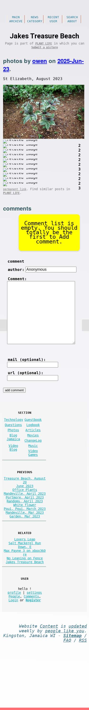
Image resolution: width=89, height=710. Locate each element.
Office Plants (24, 490)
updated (78, 626)
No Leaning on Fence (25, 558)
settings (34, 592)
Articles (33, 430)
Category (34, 21)
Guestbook (33, 420)
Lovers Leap (24, 539)
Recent (53, 17)
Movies (33, 435)
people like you (64, 631)
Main (16, 17)
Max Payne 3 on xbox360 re (25, 552)
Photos (13, 430)
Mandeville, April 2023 (25, 493)
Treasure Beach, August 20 (25, 480)
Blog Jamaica (13, 437)
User (53, 21)
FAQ (67, 640)
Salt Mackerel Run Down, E (25, 545)
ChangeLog (33, 440)
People (14, 596)
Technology (13, 420)
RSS (83, 640)
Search (72, 17)
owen (39, 61)
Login (13, 600)
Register (33, 600)
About (72, 21)
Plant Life (43, 43)
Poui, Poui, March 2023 (25, 509)
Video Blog (13, 447)
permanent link (14, 189)
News (34, 17)
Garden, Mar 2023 (24, 516)
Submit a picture (44, 47)
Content (49, 626)
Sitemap (72, 635)
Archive (16, 21)
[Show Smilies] (13, 347)
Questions (13, 425)
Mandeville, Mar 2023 (25, 512)
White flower (24, 505)
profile (14, 592)
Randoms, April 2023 (25, 501)
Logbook (33, 425)
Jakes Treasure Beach (25, 562)
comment (16, 261)
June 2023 (24, 486)
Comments (31, 596)
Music (33, 446)
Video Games (33, 453)
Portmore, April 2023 (25, 497)
